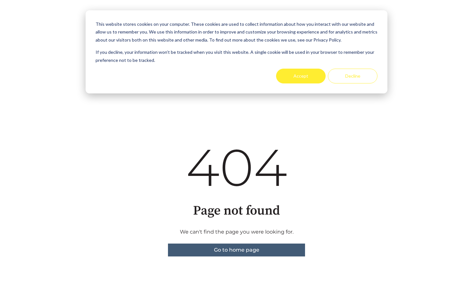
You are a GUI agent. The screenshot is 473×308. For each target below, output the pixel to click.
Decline (352, 76)
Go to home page (236, 250)
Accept (300, 76)
